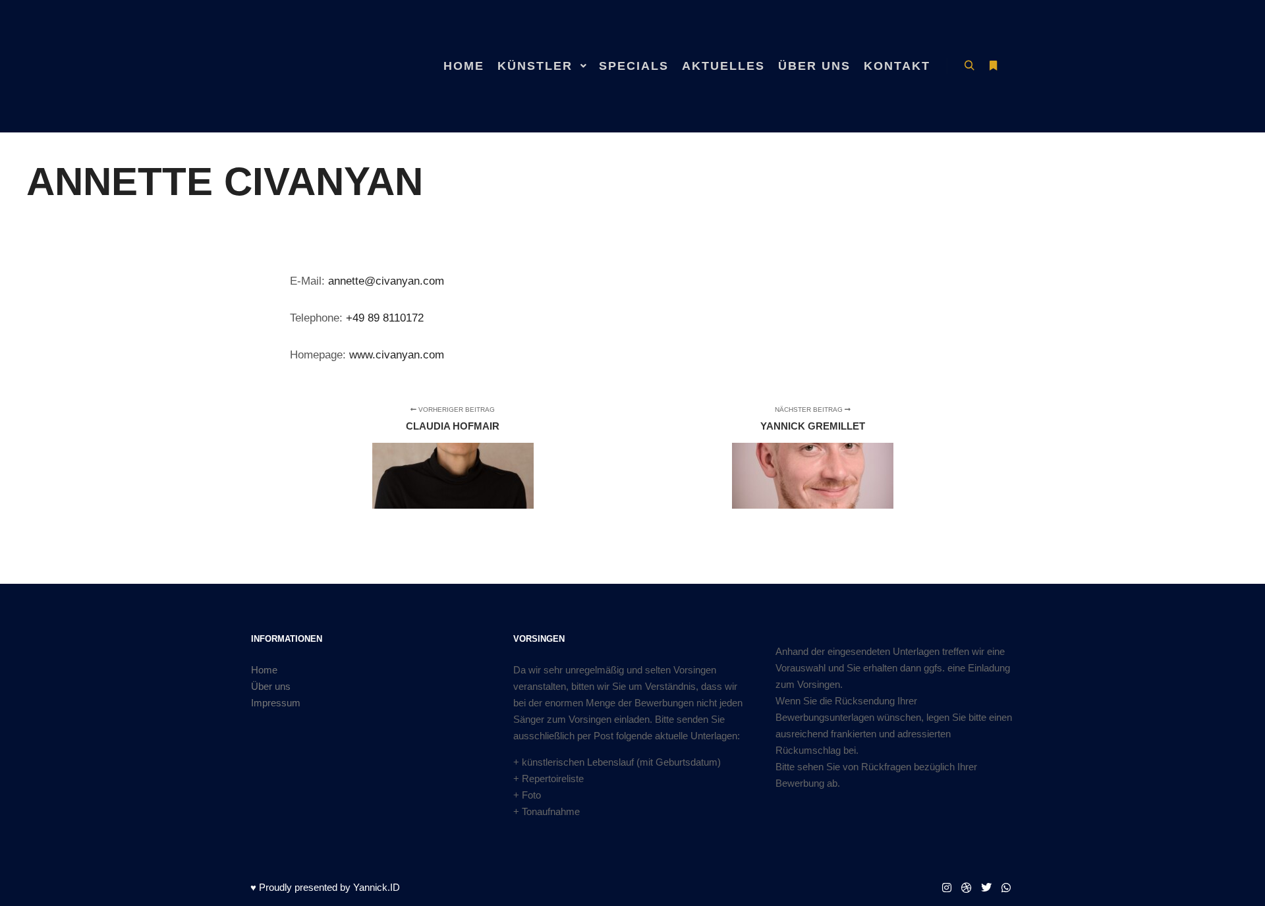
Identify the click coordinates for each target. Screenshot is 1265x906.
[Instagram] (946, 887)
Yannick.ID (376, 887)
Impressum (275, 702)
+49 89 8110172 (385, 318)
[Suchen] (969, 65)
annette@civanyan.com (386, 281)
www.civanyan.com (396, 354)
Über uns (271, 686)
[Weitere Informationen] (993, 65)
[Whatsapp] (1006, 887)
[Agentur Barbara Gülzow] (316, 66)
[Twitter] (986, 887)
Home (264, 669)
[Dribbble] (966, 887)
